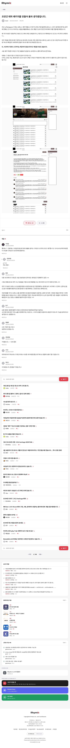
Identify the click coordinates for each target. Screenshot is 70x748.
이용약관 (15, 729)
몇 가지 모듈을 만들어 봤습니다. (10, 432)
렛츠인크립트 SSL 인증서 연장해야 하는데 (12, 472)
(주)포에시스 (32, 720)
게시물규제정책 (31, 729)
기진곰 (7, 244)
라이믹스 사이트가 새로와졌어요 (10, 408)
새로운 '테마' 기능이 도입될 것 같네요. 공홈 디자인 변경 (16, 424)
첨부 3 (3, 230)
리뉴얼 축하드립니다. (7, 400)
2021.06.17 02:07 (9, 351)
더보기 (64, 600)
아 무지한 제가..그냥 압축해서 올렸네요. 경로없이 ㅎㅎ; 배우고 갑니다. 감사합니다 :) (24, 573)
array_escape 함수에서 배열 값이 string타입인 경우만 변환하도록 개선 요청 (23, 652)
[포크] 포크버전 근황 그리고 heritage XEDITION (14, 440)
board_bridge (7, 625)
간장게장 (9, 258)
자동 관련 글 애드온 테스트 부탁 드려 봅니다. (13, 384)
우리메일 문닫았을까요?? (8, 480)
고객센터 (55, 729)
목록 (4, 9)
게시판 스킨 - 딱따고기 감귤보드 (11, 612)
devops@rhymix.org (35, 742)
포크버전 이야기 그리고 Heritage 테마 (11, 496)
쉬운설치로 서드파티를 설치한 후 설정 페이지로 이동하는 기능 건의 (20, 647)
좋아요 (30, 223)
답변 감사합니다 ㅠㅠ (10, 578)
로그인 (62, 3)
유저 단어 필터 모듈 (8, 605)
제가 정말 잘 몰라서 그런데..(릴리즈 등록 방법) (13, 392)
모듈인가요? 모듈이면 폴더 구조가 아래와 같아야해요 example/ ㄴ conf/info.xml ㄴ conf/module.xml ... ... (30, 587)
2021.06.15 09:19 (11, 260)
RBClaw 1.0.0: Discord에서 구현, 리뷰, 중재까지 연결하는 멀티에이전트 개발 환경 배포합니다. (25, 505)
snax (7, 350)
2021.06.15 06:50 (9, 245)
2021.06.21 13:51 (9, 364)
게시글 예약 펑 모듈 (8, 632)
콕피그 (7, 362)
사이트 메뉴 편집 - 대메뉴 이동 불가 (13, 661)
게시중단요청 (48, 729)
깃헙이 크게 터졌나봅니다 (8, 456)
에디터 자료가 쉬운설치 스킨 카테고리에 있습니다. (14, 488)
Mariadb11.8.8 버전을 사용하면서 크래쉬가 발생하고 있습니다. (18, 537)
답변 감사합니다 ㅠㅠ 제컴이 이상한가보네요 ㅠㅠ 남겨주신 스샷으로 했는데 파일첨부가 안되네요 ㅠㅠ (28, 592)
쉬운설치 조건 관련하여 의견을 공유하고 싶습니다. (14, 464)
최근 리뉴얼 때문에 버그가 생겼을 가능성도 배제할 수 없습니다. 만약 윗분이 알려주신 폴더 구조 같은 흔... (29, 582)
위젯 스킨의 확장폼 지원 (10, 656)
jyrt (7, 305)
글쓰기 (64, 379)
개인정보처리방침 (23, 729)
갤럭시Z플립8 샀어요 (7, 513)
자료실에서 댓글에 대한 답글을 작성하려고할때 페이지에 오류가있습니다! (20, 416)
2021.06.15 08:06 (9, 307)
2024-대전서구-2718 (38, 725)
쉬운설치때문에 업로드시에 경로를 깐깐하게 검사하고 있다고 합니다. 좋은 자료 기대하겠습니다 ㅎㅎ (28, 568)
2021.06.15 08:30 (9, 324)
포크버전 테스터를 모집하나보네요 (10, 521)
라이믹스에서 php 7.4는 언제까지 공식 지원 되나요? (15, 529)
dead (6, 21)
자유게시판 (7, 570)
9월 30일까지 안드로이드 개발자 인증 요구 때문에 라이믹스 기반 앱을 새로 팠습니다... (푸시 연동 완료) (27, 448)
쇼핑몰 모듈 (6, 619)
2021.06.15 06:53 (9, 275)
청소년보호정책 (40, 729)
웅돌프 (7, 322)
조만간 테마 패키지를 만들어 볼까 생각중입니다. (24, 16)
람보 (7, 273)
